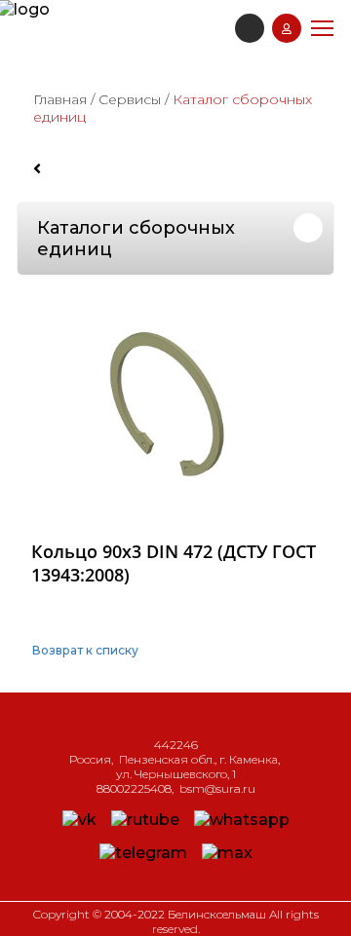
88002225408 (134, 788)
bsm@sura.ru (217, 788)
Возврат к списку (85, 650)
